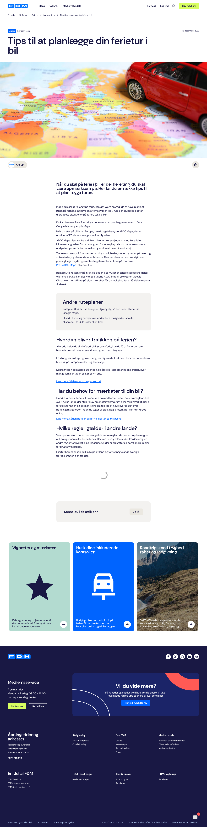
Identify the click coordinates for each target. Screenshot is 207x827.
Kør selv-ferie (49, 15)
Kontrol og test (122, 779)
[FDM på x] (175, 656)
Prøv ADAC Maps (66, 265)
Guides (35, 15)
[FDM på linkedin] (189, 656)
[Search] (173, 6)
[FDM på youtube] (196, 656)
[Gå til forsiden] (18, 6)
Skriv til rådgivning (80, 740)
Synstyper (120, 783)
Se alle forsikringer (80, 779)
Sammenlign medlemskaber (172, 740)
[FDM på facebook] (168, 656)
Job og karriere (123, 748)
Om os (119, 740)
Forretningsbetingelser (64, 822)
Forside (11, 15)
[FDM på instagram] (182, 656)
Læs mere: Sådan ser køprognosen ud (78, 381)
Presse (119, 752)
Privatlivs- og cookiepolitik (20, 822)
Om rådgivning (79, 744)
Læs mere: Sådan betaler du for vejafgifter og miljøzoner (89, 418)
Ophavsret (43, 822)
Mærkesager (121, 744)
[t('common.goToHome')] (19, 656)
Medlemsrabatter (167, 748)
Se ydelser (163, 779)
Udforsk (23, 15)
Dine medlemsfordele (168, 744)
